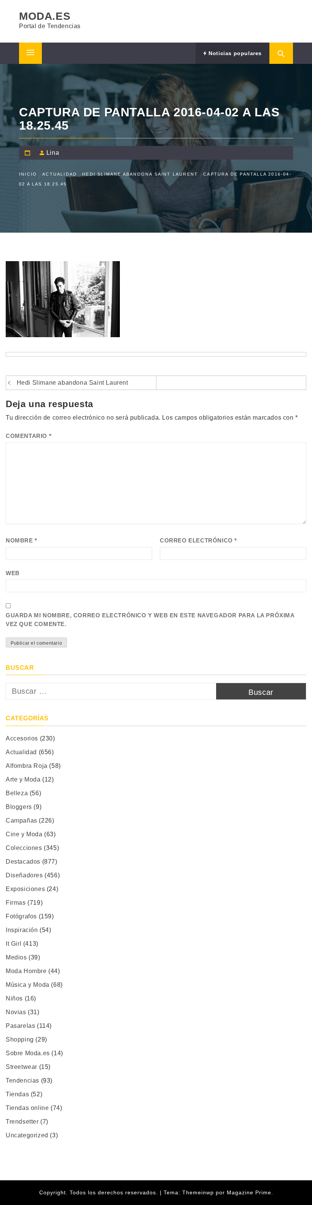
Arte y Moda (23, 779)
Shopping (20, 1039)
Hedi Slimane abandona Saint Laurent (72, 382)
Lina (52, 152)
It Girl (13, 943)
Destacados (23, 861)
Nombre (21, 540)
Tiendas (17, 1094)
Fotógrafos (21, 916)
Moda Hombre (26, 971)
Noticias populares (234, 53)
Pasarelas (20, 1026)
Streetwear (21, 1067)
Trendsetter (22, 1121)
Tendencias (22, 1080)
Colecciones (24, 848)
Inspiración (22, 930)
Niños (14, 998)
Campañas (21, 820)
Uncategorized (27, 1135)
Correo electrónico (198, 540)
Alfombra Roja (27, 766)
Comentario (28, 436)
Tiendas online (27, 1108)
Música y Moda (27, 984)
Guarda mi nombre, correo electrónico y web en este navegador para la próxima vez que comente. (150, 619)
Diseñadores (24, 875)
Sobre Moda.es (28, 1053)
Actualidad (21, 752)
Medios (16, 957)
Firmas (16, 902)
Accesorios (22, 738)
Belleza (17, 793)
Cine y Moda (24, 834)
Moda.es (44, 16)
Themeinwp (199, 1192)
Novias (16, 1012)
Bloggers (19, 807)
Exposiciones (25, 889)
